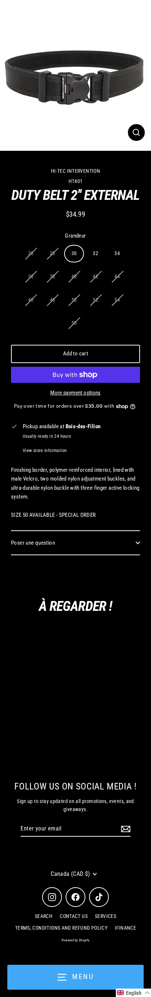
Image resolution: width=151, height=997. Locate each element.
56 (74, 323)
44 (117, 276)
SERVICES (105, 916)
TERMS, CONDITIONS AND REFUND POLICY (61, 928)
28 (52, 253)
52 (95, 300)
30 (74, 253)
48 (52, 300)
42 (95, 276)
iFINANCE (125, 928)
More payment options (75, 392)
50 (74, 300)
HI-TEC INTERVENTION (75, 171)
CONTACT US (74, 916)
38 (52, 276)
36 (31, 276)
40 (74, 276)
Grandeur (75, 235)
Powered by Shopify (76, 940)
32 (95, 253)
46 (31, 300)
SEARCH (43, 916)
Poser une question (33, 542)
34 (117, 253)
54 (117, 300)
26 (31, 253)
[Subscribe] (124, 829)
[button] (133, 993)
